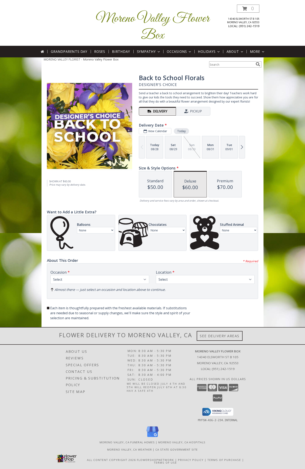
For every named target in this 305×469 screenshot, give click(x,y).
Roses (99, 51)
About (233, 51)
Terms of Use (165, 462)
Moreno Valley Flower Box (152, 27)
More (255, 51)
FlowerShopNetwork (155, 460)
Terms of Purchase (224, 460)
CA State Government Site (176, 449)
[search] (258, 64)
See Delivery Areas (219, 336)
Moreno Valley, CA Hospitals (181, 442)
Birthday (121, 51)
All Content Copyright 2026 (111, 460)
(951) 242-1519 (249, 26)
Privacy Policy (191, 460)
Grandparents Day (69, 51)
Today (181, 131)
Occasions (177, 51)
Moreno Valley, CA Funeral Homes (127, 442)
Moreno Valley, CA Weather (129, 449)
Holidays (206, 51)
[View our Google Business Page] (152, 437)
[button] (248, 9)
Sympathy (146, 51)
